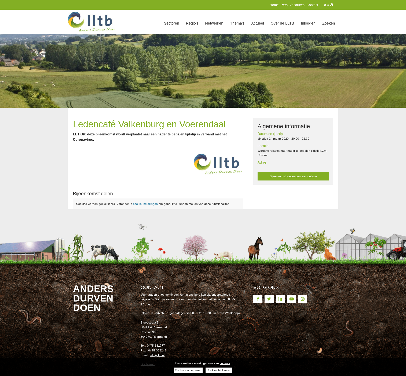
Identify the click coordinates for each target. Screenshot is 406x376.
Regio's (192, 23)
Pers (284, 5)
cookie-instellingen (145, 203)
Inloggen (308, 23)
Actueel (257, 23)
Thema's (237, 23)
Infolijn (145, 313)
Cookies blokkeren (219, 370)
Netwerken (214, 23)
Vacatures (296, 5)
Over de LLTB (282, 23)
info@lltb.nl (157, 355)
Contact (312, 5)
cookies (225, 363)
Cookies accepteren (188, 370)
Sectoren (171, 23)
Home (274, 5)
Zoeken (328, 23)
